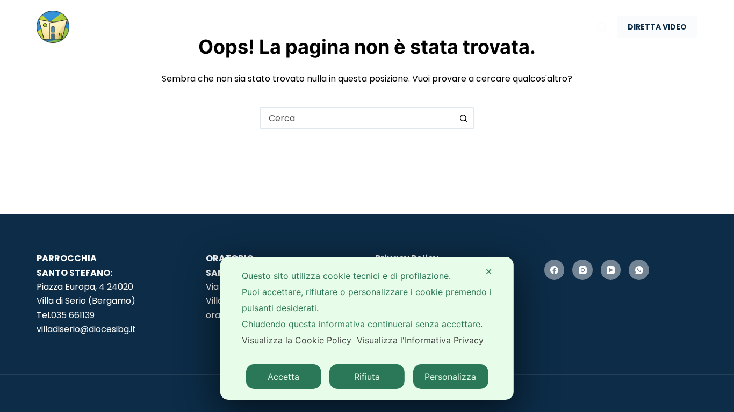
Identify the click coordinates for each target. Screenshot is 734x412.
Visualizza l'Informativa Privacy (420, 340)
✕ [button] (488, 271)
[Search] (602, 27)
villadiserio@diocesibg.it (86, 329)
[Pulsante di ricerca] (463, 118)
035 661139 (73, 315)
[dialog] (367, 328)
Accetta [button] (283, 376)
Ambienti (254, 26)
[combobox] (357, 118)
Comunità (353, 26)
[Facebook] (554, 270)
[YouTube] (611, 270)
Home (178, 26)
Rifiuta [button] (367, 376)
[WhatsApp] (639, 270)
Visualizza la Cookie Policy (296, 340)
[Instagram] (582, 270)
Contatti (535, 26)
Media (444, 26)
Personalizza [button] (450, 376)
